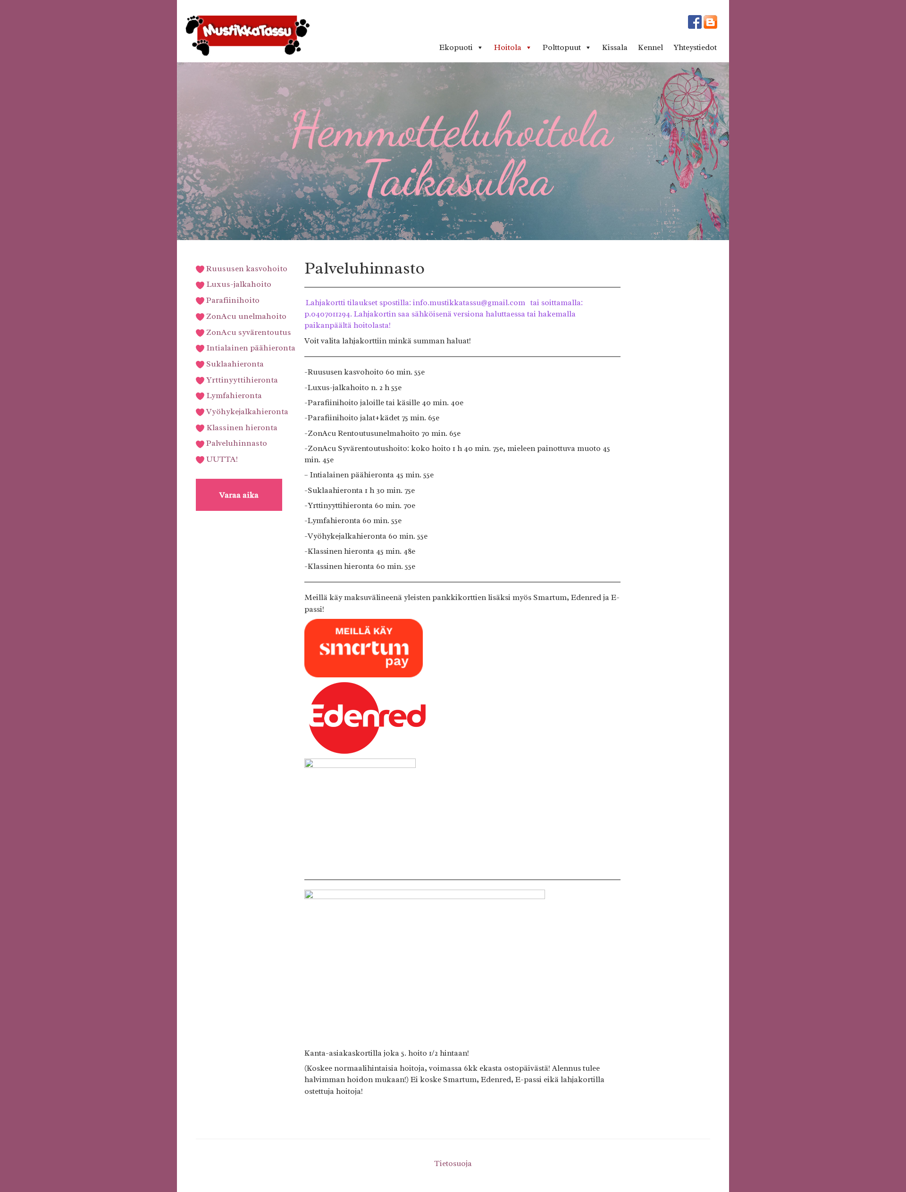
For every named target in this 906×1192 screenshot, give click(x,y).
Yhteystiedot (695, 47)
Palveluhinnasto (235, 443)
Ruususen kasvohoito (245, 268)
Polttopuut (562, 47)
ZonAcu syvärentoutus (247, 332)
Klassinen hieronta (240, 427)
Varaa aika (239, 495)
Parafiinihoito (232, 300)
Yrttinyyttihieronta (241, 380)
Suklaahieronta (234, 363)
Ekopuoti (456, 47)
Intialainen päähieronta (249, 347)
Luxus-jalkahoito (237, 284)
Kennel (650, 47)
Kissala (615, 47)
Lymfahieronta (233, 395)
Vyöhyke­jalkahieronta (246, 411)
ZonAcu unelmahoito (245, 316)
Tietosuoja (453, 1163)
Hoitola (507, 47)
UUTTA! (221, 459)
